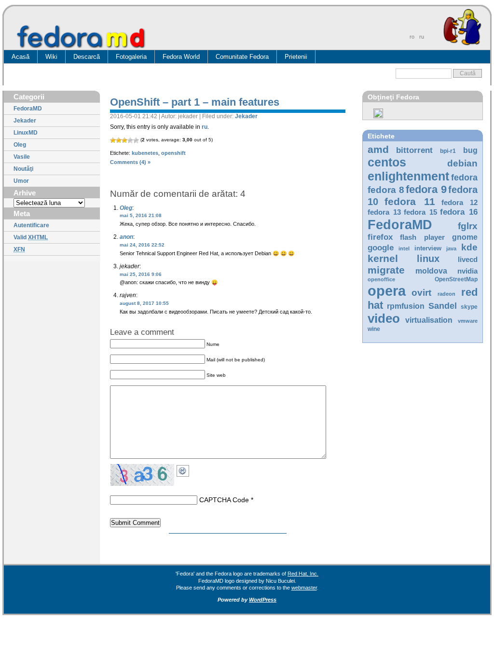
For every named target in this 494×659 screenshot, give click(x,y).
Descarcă (86, 56)
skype (469, 306)
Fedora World (181, 56)
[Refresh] (185, 469)
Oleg (20, 144)
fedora (464, 177)
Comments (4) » (130, 162)
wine (374, 329)
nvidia (467, 271)
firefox (380, 237)
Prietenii (296, 56)
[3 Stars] (124, 140)
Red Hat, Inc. (303, 574)
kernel (383, 258)
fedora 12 (459, 202)
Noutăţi (23, 168)
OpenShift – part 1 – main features (194, 102)
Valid (31, 237)
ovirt (421, 292)
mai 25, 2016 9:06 (141, 274)
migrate (386, 269)
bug (470, 150)
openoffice (381, 279)
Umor (21, 181)
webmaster (304, 587)
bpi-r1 (448, 151)
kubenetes (145, 153)
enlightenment (408, 176)
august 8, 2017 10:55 (144, 303)
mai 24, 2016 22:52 (142, 244)
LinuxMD (26, 132)
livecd (468, 259)
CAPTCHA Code (224, 500)
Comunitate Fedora (242, 56)
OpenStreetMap (456, 279)
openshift (173, 153)
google (381, 247)
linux (428, 258)
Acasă (20, 56)
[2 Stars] (119, 140)
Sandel (442, 306)
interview (427, 248)
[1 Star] (113, 140)
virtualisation (429, 320)
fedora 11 (409, 201)
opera (387, 291)
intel (404, 248)
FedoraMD (28, 108)
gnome (465, 237)
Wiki (51, 56)
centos (387, 162)
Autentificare (31, 225)
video (384, 318)
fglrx (468, 226)
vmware (468, 321)
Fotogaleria (131, 56)
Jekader (25, 120)
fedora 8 (386, 189)
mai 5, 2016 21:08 (141, 215)
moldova (431, 271)
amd (378, 149)
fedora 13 (384, 212)
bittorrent (414, 150)
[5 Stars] (136, 140)
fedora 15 (420, 212)
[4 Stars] (130, 140)
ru (204, 127)
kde (469, 247)
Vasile (22, 156)
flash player (422, 237)
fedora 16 (459, 212)
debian (462, 163)
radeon (446, 294)
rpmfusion (406, 306)
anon (126, 236)
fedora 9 (426, 189)
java (451, 248)
